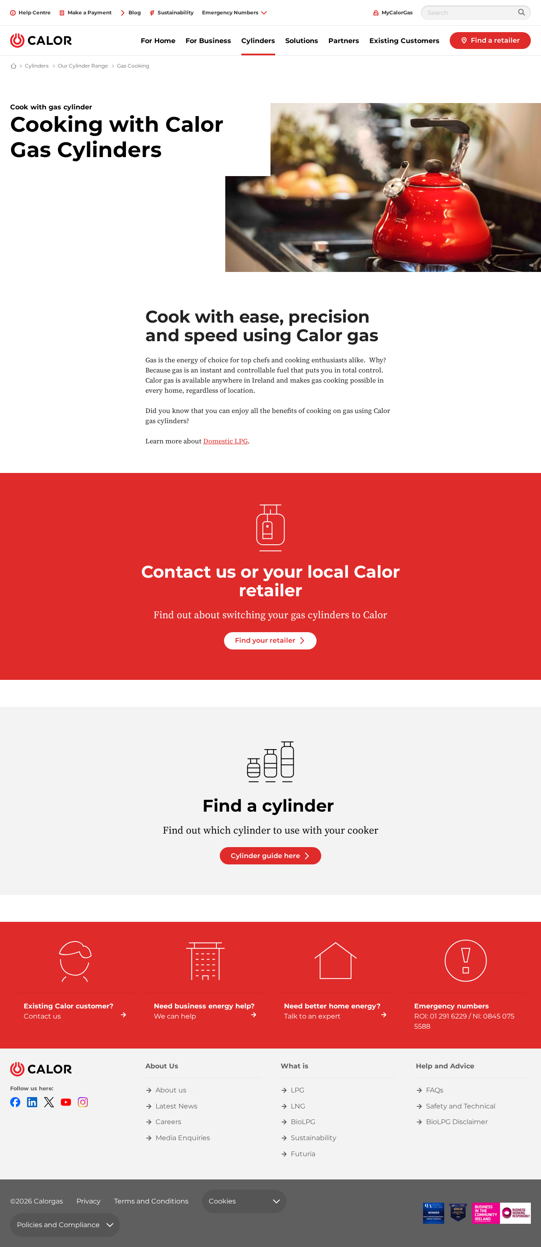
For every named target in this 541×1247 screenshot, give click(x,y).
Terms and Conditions (151, 1201)
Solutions (301, 41)
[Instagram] (83, 1102)
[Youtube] (66, 1102)
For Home (158, 41)
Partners (343, 41)
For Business (208, 41)
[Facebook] (15, 1102)
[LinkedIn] (32, 1102)
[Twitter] (49, 1102)
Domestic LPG (225, 441)
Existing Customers (404, 41)
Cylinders (258, 41)
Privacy (89, 1201)
